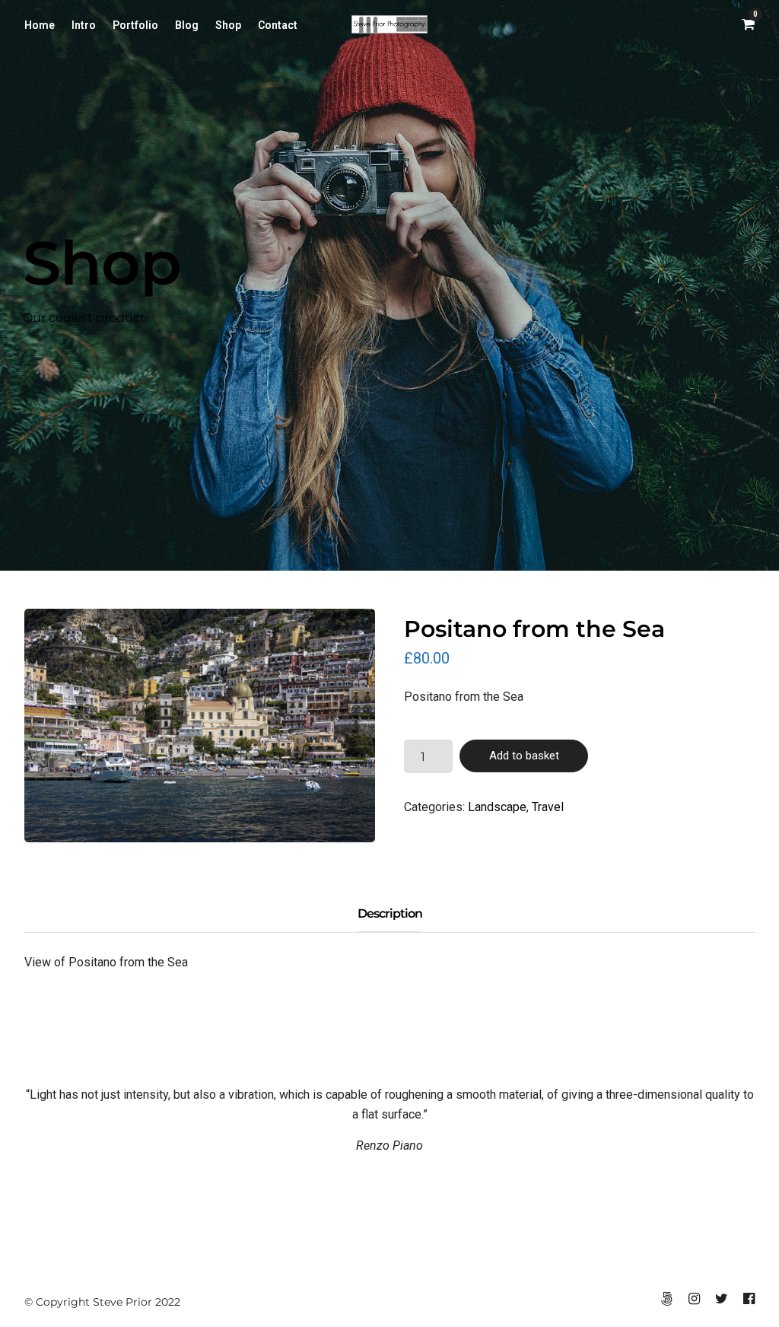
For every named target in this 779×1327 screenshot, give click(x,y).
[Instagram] (694, 1298)
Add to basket (524, 755)
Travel (548, 807)
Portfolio (135, 25)
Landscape (497, 807)
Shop (228, 25)
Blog (187, 25)
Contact (277, 25)
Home (39, 25)
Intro (84, 25)
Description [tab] (390, 913)
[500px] (666, 1298)
